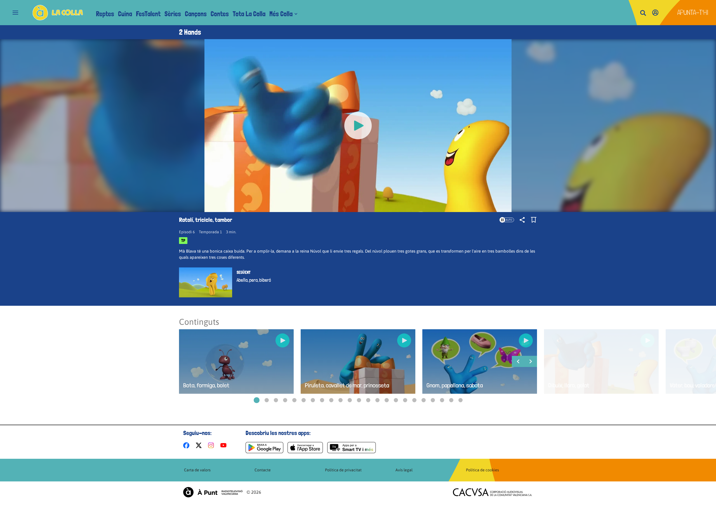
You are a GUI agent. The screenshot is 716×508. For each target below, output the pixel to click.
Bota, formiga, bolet (206, 385)
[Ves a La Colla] (58, 12)
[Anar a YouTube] (224, 445)
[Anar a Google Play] (264, 447)
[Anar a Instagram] (212, 445)
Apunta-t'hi (692, 12)
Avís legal (404, 470)
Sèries (172, 13)
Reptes (105, 13)
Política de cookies (482, 470)
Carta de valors (197, 470)
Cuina (125, 13)
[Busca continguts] (643, 13)
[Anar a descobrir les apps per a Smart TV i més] (351, 447)
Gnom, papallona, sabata (455, 385)
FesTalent (148, 13)
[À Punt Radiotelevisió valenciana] (212, 492)
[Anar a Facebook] (187, 445)
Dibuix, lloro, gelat (568, 385)
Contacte (263, 470)
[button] (257, 400)
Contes (220, 13)
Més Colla (281, 13)
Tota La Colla (249, 13)
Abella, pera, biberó (254, 280)
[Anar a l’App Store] (305, 447)
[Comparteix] (522, 220)
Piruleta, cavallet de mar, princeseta (347, 385)
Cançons (196, 13)
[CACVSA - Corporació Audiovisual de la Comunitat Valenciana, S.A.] (492, 492)
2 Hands (190, 32)
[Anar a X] (200, 445)
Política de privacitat (343, 470)
